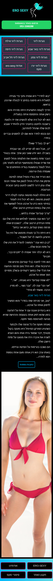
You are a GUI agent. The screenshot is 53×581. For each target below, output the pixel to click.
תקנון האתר (39, 574)
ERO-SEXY (39, 565)
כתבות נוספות (26, 364)
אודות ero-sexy (14, 65)
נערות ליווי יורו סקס (39, 67)
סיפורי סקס (13, 574)
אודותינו (13, 565)
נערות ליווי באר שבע (39, 295)
